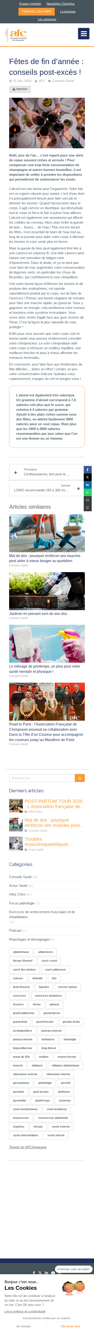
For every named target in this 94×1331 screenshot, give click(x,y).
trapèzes (18, 1126)
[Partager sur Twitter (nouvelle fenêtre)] (88, 477)
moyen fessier (67, 1056)
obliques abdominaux (65, 1065)
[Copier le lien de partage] (88, 507)
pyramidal (19, 1100)
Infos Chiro (17, 894)
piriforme (64, 1091)
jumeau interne (22, 1039)
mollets (44, 1056)
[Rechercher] (80, 778)
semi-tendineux (57, 1109)
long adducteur (22, 1048)
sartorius (65, 1100)
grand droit (20, 1021)
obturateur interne (58, 1074)
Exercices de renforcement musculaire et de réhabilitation (42, 914)
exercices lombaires (48, 995)
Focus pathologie (21, 903)
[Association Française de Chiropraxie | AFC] (15, 35)
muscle (18, 1065)
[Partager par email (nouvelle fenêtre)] (88, 500)
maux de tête (21, 1056)
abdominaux (21, 952)
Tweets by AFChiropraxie (28, 1147)
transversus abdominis (53, 1118)
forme (37, 1004)
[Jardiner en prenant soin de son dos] (47, 591)
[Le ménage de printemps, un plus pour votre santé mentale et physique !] (47, 644)
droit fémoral (21, 987)
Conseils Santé (20, 877)
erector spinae (67, 987)
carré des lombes (24, 969)
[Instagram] (59, 1273)
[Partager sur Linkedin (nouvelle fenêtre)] (88, 485)
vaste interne (56, 1135)
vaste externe (61, 1126)
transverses (21, 1118)
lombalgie (70, 1039)
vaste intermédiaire (25, 1135)
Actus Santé (18, 885)
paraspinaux (21, 1083)
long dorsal (49, 1048)
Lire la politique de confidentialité (25, 1311)
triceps (38, 1126)
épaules (44, 987)
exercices (19, 995)
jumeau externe (51, 1030)
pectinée (18, 1091)
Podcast (15, 930)
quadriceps (42, 1100)
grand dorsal (52, 1013)
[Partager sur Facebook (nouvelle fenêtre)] (88, 469)
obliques (37, 1065)
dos (54, 978)
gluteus (54, 1004)
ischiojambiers (22, 1030)
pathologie (45, 1083)
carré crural (49, 960)
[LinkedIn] (46, 1273)
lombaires (48, 1039)
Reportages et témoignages (29, 939)
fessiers (18, 1004)
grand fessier (45, 1021)
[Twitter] (40, 1273)
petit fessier (41, 1091)
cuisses (18, 978)
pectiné (65, 1083)
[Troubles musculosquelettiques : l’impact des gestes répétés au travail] (16, 843)
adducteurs (45, 952)
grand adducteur (23, 1013)
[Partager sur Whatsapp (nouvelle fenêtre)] (88, 492)
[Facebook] (34, 1273)
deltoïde (37, 978)
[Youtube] (53, 1273)
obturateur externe (25, 1074)
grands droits (71, 1021)
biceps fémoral (22, 960)
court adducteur (55, 969)
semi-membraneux (25, 1109)
